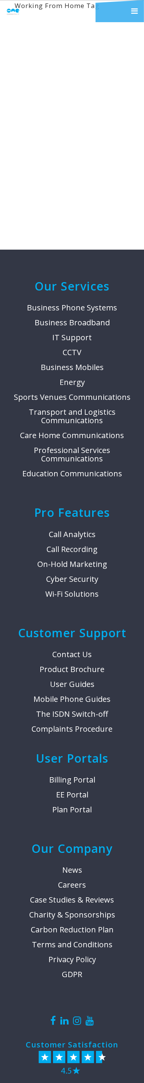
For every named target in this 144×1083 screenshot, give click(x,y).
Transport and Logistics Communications (72, 416)
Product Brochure (72, 669)
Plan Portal (72, 809)
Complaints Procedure (72, 729)
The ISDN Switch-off (72, 714)
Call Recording (72, 549)
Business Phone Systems (72, 308)
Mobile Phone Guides (72, 699)
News (72, 870)
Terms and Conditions (72, 944)
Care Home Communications (72, 435)
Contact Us (72, 654)
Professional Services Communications (72, 454)
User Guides (72, 684)
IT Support (72, 337)
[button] (120, 11)
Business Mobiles (72, 367)
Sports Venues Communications (72, 397)
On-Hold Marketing (72, 564)
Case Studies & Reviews (72, 900)
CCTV (72, 352)
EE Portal (72, 795)
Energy (72, 382)
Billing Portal (72, 780)
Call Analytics (72, 534)
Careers (72, 885)
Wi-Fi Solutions (72, 594)
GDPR (72, 974)
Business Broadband (72, 322)
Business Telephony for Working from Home (68, 142)
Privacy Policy (72, 959)
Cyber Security (72, 579)
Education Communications (72, 473)
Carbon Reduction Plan (72, 930)
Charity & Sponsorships (72, 915)
